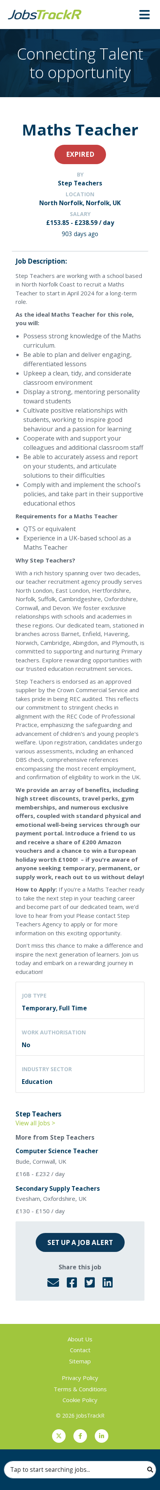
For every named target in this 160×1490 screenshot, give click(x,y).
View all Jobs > (35, 1123)
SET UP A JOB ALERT (80, 1242)
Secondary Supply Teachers (58, 1188)
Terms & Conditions (80, 1389)
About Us (80, 1339)
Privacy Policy (80, 1378)
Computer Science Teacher (57, 1151)
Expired (80, 154)
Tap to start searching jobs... (50, 1469)
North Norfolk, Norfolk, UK (80, 203)
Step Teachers (80, 183)
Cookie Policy (80, 1400)
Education (37, 1081)
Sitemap (80, 1361)
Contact (80, 1350)
